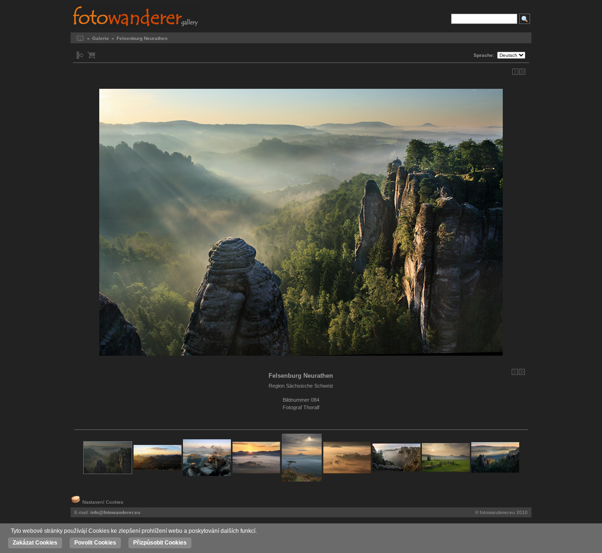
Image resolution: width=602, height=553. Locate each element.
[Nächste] (515, 71)
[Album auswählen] (80, 55)
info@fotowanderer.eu (115, 512)
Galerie (100, 38)
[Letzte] (522, 71)
